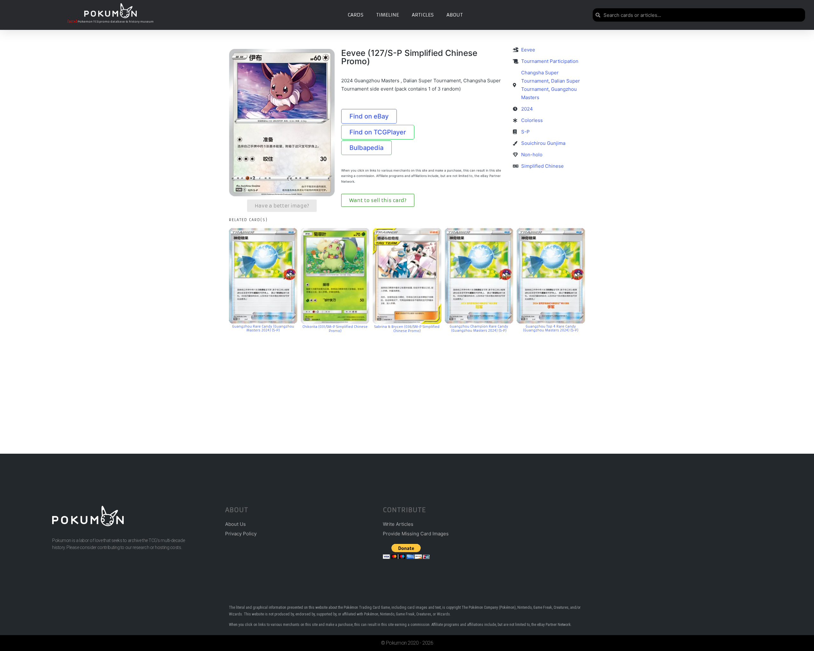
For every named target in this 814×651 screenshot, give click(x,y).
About (454, 15)
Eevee (528, 50)
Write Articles (398, 524)
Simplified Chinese (542, 166)
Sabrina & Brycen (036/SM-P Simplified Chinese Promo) (406, 329)
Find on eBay (369, 116)
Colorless (532, 120)
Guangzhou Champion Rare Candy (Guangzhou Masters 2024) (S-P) (479, 328)
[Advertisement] (407, 383)
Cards (355, 15)
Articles (423, 15)
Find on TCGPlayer (377, 132)
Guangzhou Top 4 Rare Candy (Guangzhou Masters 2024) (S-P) (550, 328)
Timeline (387, 15)
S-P (525, 132)
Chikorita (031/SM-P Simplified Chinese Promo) (335, 329)
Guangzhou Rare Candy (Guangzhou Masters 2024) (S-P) (263, 328)
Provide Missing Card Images (416, 534)
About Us (235, 524)
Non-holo (531, 155)
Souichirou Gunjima (543, 143)
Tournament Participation (549, 61)
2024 (527, 109)
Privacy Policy (241, 534)
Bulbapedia (366, 148)
